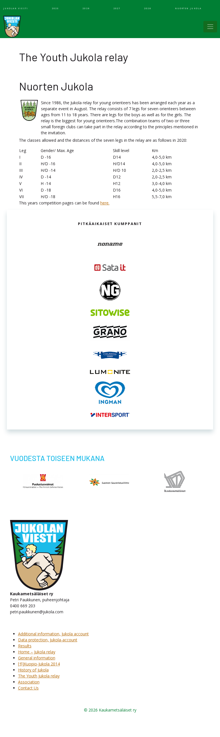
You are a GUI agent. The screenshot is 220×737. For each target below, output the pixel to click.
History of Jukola (33, 670)
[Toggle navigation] (210, 26)
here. (104, 203)
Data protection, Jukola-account (47, 640)
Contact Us (28, 688)
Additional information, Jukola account (53, 633)
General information (36, 658)
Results (25, 646)
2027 (116, 8)
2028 (147, 8)
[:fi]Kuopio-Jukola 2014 (39, 664)
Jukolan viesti (15, 8)
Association (29, 682)
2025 (55, 8)
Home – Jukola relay (36, 652)
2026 (85, 8)
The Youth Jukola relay (39, 676)
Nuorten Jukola (188, 8)
